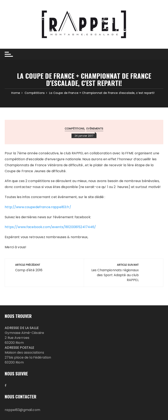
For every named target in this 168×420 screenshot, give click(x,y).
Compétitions (74, 128)
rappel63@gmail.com (22, 409)
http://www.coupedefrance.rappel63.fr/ (38, 207)
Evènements (94, 128)
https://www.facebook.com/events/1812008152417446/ (50, 227)
